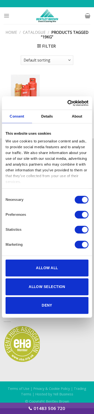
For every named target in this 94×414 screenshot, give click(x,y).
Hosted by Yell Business (54, 394)
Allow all (47, 268)
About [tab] (77, 116)
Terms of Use (18, 388)
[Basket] (87, 15)
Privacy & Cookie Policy (51, 388)
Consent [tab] (17, 116)
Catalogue (34, 32)
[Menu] (6, 15)
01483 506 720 (49, 408)
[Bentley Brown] (47, 15)
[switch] (81, 214)
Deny (47, 305)
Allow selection (47, 287)
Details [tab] (47, 116)
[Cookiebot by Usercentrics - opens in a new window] (67, 103)
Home (11, 32)
